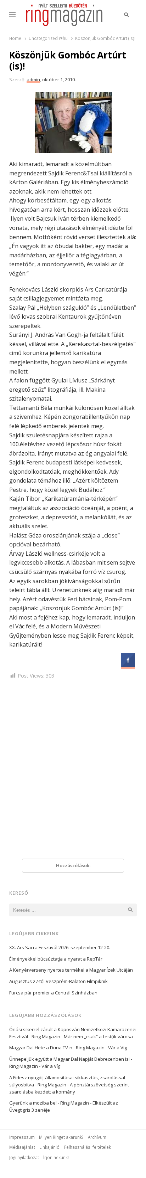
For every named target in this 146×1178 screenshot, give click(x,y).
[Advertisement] (73, 770)
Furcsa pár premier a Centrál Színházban (53, 992)
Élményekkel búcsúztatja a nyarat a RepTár (55, 959)
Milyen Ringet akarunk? (61, 1137)
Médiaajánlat (22, 1147)
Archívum (97, 1137)
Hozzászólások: (73, 865)
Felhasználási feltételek (87, 1147)
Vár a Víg (117, 1047)
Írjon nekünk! (56, 1157)
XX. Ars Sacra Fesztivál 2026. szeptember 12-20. (59, 947)
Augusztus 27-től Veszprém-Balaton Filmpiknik (58, 981)
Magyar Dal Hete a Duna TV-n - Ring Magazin (57, 1047)
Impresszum (22, 1137)
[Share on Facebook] (128, 665)
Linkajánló (49, 1147)
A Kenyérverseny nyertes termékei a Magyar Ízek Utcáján (71, 970)
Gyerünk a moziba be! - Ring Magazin (49, 1103)
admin (33, 79)
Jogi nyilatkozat (24, 1157)
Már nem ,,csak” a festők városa (98, 1036)
